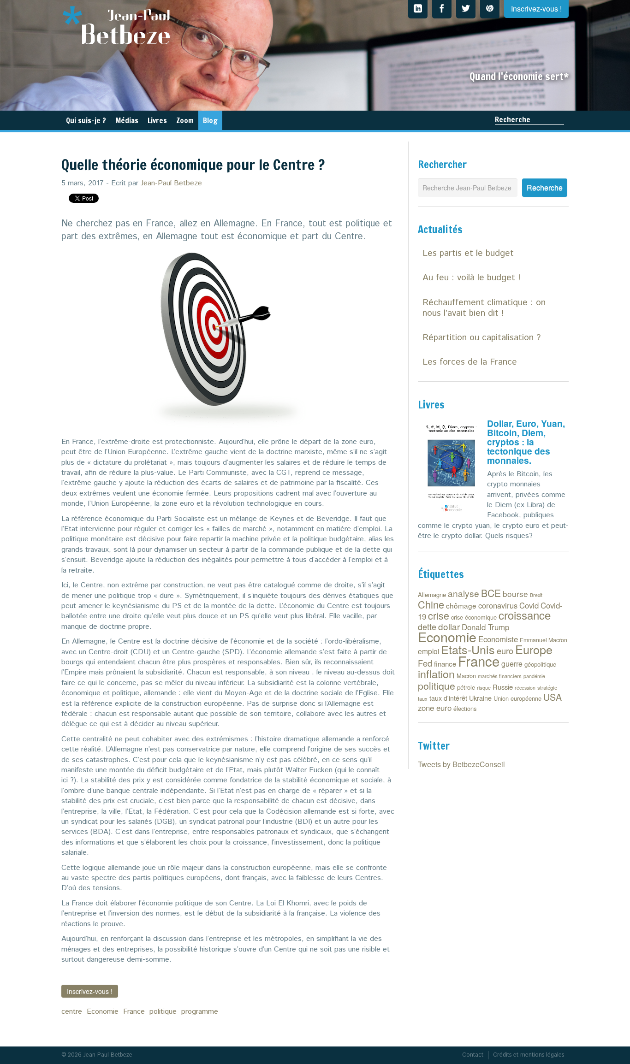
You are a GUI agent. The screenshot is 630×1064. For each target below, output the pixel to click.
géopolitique (540, 664)
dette (427, 626)
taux (423, 698)
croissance (525, 615)
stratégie (547, 687)
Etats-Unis (468, 649)
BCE (491, 593)
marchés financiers (500, 676)
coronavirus (497, 605)
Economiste (498, 638)
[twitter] (465, 9)
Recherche (512, 119)
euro (505, 650)
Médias (126, 120)
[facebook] (442, 9)
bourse (515, 593)
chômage (461, 605)
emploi (428, 651)
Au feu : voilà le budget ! (471, 278)
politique (163, 1011)
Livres (157, 120)
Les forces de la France (469, 362)
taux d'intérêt (448, 698)
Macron (466, 675)
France (134, 1011)
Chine (431, 604)
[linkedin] (418, 9)
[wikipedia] (489, 9)
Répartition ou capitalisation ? (481, 337)
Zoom (185, 120)
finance (445, 663)
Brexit (536, 594)
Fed (425, 663)
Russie (503, 687)
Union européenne (517, 698)
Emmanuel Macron (543, 640)
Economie (103, 1011)
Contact (472, 1055)
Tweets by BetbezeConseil (461, 764)
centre (71, 1011)
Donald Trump (485, 626)
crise (438, 615)
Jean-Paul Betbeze (171, 183)
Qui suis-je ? (86, 120)
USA (552, 696)
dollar (449, 626)
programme (199, 1011)
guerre (512, 663)
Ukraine (480, 698)
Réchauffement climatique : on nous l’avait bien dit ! (484, 307)
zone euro (435, 707)
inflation (436, 673)
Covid (529, 605)
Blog (210, 120)
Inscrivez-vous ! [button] (90, 991)
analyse (463, 593)
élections (464, 708)
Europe (534, 649)
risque (484, 687)
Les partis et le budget (468, 253)
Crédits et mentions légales (528, 1055)
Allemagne (432, 594)
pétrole (466, 687)
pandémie (534, 676)
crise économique (474, 617)
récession (525, 687)
